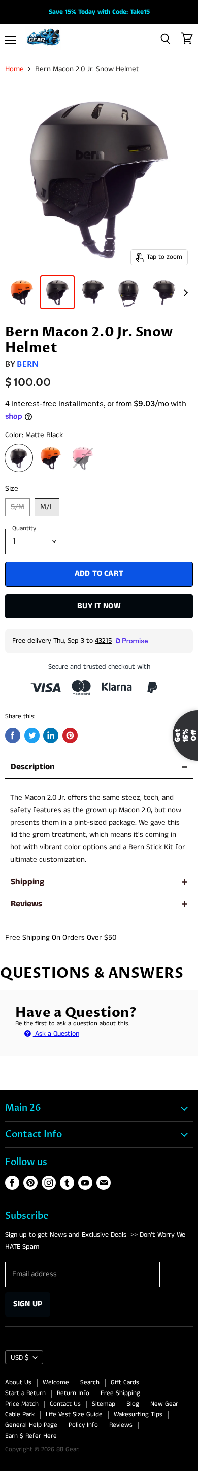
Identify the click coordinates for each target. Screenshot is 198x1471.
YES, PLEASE (140, 818)
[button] (99, 733)
